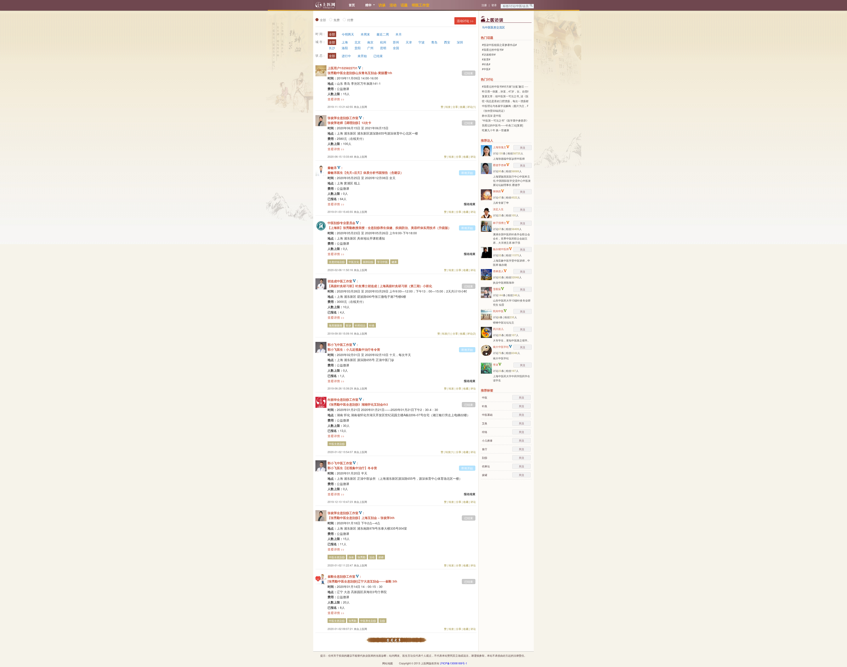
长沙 (332, 48)
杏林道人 (498, 271)
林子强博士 (499, 223)
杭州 (383, 42)
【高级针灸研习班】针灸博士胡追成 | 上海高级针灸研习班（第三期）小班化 (380, 286)
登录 (494, 5)
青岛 (434, 42)
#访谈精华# (489, 54)
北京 (357, 42)
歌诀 (348, 325)
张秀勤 (361, 557)
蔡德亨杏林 (499, 165)
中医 (484, 397)
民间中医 (498, 311)
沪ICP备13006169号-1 (453, 663)
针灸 (372, 325)
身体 (351, 557)
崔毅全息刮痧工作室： (345, 576)
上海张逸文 (499, 147)
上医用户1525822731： (346, 68)
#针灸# (486, 64)
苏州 (396, 42)
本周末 (365, 34)
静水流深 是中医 (491, 115)
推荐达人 (487, 140)
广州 (370, 48)
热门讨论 (487, 79)
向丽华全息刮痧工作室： (346, 399)
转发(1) (446, 333)
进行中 (346, 56)
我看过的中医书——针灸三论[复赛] (502, 125)
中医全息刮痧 (337, 444)
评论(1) (471, 107)
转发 (448, 107)
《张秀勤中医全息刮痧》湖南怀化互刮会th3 (358, 404)
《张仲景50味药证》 (494, 110)
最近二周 (383, 34)
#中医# (486, 69)
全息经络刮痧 (337, 262)
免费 (337, 20)
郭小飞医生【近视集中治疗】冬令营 (352, 468)
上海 (345, 42)
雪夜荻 (497, 289)
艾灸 (484, 423)
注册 (484, 5)
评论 (473, 156)
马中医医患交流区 (493, 27)
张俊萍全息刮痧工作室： (346, 118)
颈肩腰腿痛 (335, 325)
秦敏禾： (335, 167)
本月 (398, 34)
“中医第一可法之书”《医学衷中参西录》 (505, 120)
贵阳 (357, 48)
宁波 (421, 42)
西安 (447, 42)
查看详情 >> (336, 99)
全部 (323, 20)
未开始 (362, 56)
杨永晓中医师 (501, 249)
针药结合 (360, 325)
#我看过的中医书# (493, 49)
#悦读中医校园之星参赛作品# (499, 45)
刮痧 (382, 620)
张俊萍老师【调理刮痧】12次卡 (349, 122)
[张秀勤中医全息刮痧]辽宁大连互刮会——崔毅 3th (362, 581)
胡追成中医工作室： (343, 281)
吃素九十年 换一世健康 (495, 130)
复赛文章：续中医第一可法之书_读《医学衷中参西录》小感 (517, 96)
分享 (455, 107)
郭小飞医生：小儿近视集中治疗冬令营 (354, 349)
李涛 (495, 364)
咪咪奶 (497, 191)
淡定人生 (498, 209)
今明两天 (348, 34)
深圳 (460, 42)
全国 (396, 48)
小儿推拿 (487, 440)
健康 (394, 262)
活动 (372, 557)
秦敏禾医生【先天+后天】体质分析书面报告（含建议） (365, 172)
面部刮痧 (368, 262)
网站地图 (387, 663)
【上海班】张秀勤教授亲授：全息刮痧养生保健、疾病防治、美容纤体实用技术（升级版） (389, 227)
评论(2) (471, 333)
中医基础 (487, 414)
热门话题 (487, 37)
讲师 (381, 557)
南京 (370, 42)
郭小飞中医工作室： (343, 344)
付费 (350, 20)
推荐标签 (487, 390)
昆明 (383, 48)
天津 (409, 42)
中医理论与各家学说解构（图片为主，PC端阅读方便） (514, 106)
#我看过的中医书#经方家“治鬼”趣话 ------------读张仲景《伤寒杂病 (520, 86)
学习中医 (382, 262)
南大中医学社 (501, 346)
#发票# (486, 59)
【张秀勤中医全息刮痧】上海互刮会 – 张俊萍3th (361, 517)
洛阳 (345, 48)
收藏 (462, 107)
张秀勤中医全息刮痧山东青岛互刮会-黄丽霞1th (360, 73)
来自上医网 (360, 107)
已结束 (378, 56)
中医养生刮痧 (368, 620)
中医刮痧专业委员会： (345, 223)
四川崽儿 (498, 329)
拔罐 (484, 475)
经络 (484, 432)
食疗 (484, 449)
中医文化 (354, 262)
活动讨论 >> (465, 21)
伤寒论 (486, 466)
